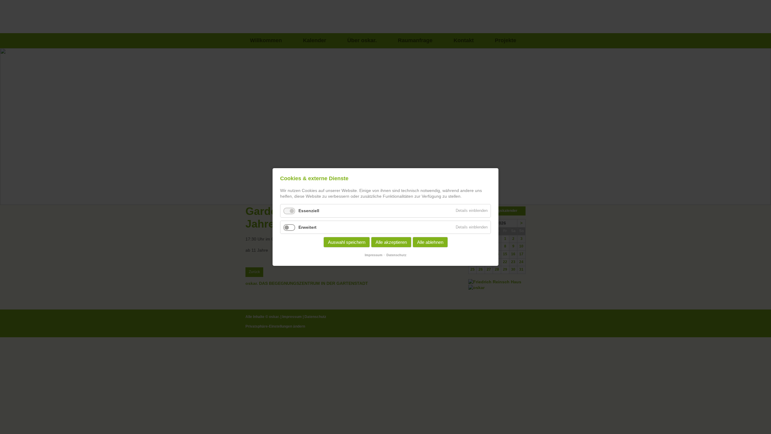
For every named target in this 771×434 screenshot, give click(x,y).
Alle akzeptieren (391, 242)
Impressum (373, 255)
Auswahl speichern (346, 242)
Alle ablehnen (430, 242)
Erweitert (307, 227)
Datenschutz (396, 255)
